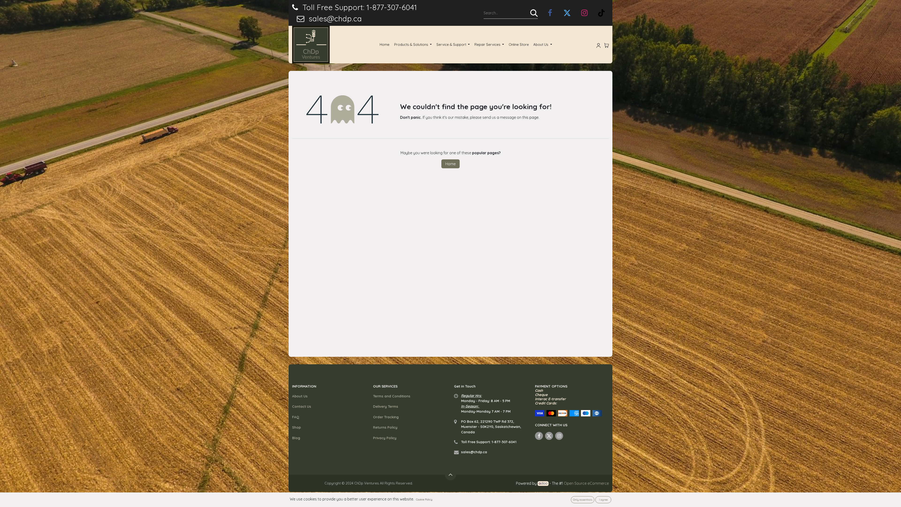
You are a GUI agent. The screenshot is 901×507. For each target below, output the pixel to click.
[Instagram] (584, 12)
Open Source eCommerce (586, 483)
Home (450, 163)
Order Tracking (386, 417)
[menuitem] (384, 44)
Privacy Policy (385, 438)
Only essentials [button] (582, 499)
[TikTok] (601, 12)
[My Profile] (598, 44)
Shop (296, 427)
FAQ (295, 417)
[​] (549, 12)
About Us (300, 396)
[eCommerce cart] (606, 44)
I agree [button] (603, 499)
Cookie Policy (424, 499)
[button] (450, 474)
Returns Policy (385, 427)
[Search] (534, 13)
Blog (296, 438)
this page (530, 117)
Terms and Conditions (391, 396)
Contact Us (301, 406)
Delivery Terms (385, 406)
